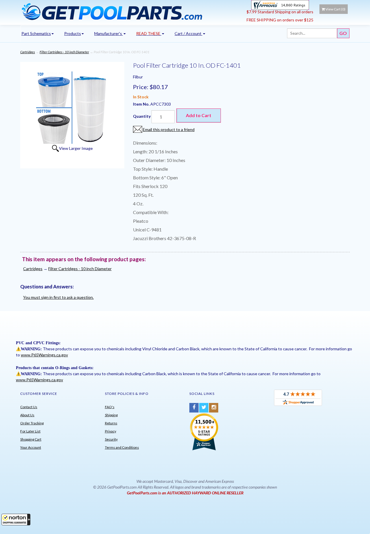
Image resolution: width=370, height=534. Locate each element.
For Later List (30, 431)
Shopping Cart (30, 439)
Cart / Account (188, 33)
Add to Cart (198, 115)
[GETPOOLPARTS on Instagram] (213, 408)
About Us (27, 415)
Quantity (142, 116)
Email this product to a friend (169, 129)
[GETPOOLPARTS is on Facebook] (194, 408)
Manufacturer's (108, 33)
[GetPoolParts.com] (131, 11)
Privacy (110, 431)
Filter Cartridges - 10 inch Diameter (64, 52)
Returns (111, 423)
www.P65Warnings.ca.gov (44, 354)
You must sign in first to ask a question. (58, 297)
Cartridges (27, 52)
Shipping (111, 415)
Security (111, 439)
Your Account (30, 447)
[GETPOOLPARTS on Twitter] (203, 408)
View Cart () (335, 9)
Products (72, 33)
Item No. (141, 104)
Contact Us (28, 407)
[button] (15, 519)
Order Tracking (32, 423)
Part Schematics (36, 33)
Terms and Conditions (122, 447)
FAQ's (109, 407)
